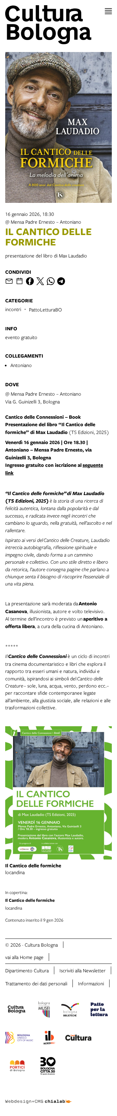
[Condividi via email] (9, 281)
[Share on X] (40, 281)
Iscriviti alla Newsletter (82, 970)
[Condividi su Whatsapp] (51, 281)
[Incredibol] (49, 1038)
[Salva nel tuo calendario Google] (19, 281)
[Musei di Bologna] (44, 1010)
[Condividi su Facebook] (30, 281)
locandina (30, 900)
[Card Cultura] (78, 1038)
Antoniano (21, 365)
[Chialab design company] (38, 1096)
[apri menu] (108, 11)
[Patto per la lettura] (99, 1010)
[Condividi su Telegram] (61, 281)
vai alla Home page (24, 957)
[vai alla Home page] (58, 24)
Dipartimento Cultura (27, 970)
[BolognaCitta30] (48, 1067)
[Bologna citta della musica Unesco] (19, 1038)
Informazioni (91, 983)
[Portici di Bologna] (17, 1067)
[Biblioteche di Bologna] (70, 1010)
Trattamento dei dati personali (36, 983)
